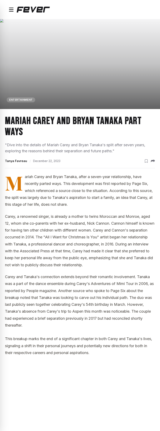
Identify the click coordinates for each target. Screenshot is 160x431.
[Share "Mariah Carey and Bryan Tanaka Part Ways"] (153, 161)
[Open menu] (11, 9)
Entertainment (21, 99)
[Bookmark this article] (146, 161)
